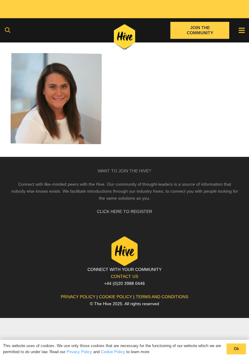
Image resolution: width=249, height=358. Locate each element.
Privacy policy (78, 296)
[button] (8, 30)
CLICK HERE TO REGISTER (124, 211)
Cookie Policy (113, 352)
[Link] (125, 38)
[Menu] (241, 30)
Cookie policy (115, 296)
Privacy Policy (79, 352)
